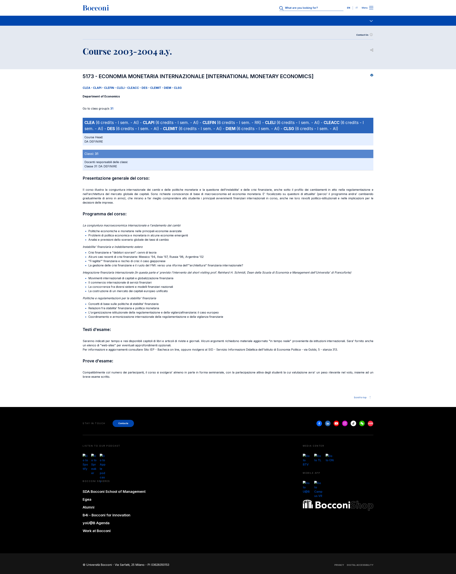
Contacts (123, 423)
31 (111, 108)
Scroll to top (360, 397)
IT (357, 7)
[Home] (96, 7)
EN (348, 7)
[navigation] (228, 21)
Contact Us (362, 35)
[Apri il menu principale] (371, 8)
